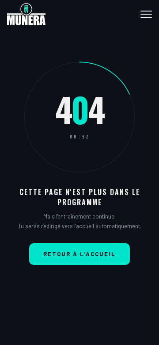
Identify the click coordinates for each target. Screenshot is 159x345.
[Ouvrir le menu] (142, 14)
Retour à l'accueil (79, 253)
